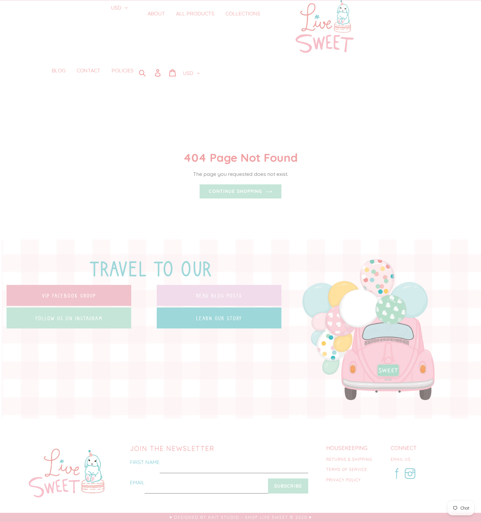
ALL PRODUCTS (195, 13)
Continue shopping (235, 191)
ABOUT (156, 13)
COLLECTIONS (243, 13)
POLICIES (123, 70)
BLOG (58, 70)
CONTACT (88, 70)
